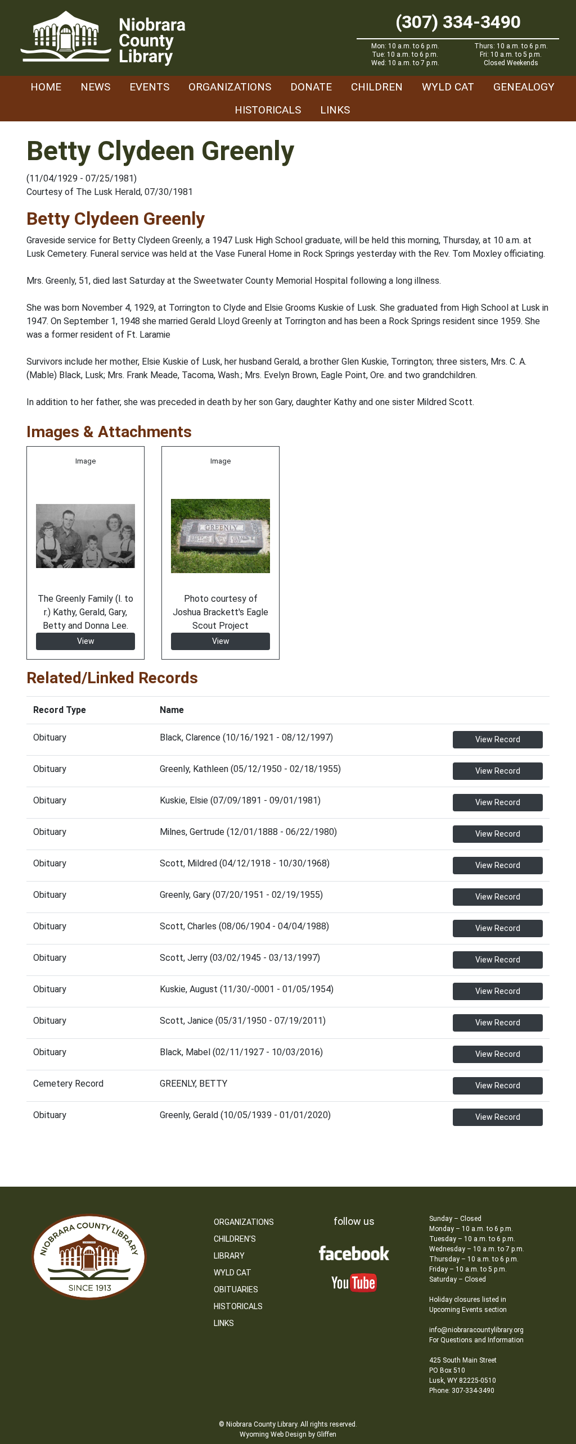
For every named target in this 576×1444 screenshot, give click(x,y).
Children (377, 86)
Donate (311, 86)
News (95, 86)
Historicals (268, 109)
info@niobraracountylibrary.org (476, 1330)
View (85, 641)
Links (335, 109)
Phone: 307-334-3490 (461, 1391)
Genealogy (524, 86)
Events (149, 86)
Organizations (229, 86)
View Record (497, 739)
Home (45, 86)
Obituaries (236, 1289)
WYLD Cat (448, 86)
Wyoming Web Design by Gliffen (288, 1434)
